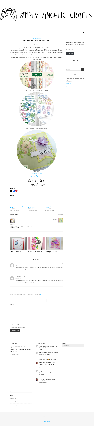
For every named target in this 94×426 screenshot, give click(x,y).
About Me (44, 33)
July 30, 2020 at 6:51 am (19, 278)
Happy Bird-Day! (52, 379)
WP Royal (50, 416)
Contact (52, 33)
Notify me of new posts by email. (19, 327)
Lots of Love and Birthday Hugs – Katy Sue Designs (35, 206)
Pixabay (67, 85)
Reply (62, 263)
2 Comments (60, 214)
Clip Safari (68, 86)
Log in (11, 395)
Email (30, 298)
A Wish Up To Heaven (15, 251)
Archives (64, 343)
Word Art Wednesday (37, 173)
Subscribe (70, 53)
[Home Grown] (60, 220)
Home (37, 33)
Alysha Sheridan (14, 214)
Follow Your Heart (52, 251)
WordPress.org (13, 405)
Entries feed (13, 398)
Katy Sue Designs (36, 38)
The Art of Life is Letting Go (36, 251)
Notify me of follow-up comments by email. (21, 324)
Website (49, 298)
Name (11, 298)
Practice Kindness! (14, 354)
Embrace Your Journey (15, 347)
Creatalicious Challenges (36, 176)
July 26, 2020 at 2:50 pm (19, 265)
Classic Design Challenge (36, 175)
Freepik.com (68, 83)
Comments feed (13, 402)
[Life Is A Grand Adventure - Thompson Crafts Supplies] (12, 220)
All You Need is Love (14, 353)
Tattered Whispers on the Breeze (18, 346)
